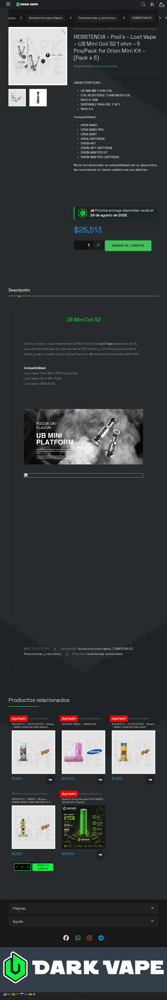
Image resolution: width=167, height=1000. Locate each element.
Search (143, 4)
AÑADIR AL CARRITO (43, 867)
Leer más (50, 780)
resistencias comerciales (105, 654)
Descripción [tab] (19, 290)
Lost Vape (106, 344)
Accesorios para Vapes (45, 18)
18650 (15, 793)
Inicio (12, 18)
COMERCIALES (142, 18)
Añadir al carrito (128, 245)
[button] (63, 31)
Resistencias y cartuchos (97, 18)
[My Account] (152, 4)
